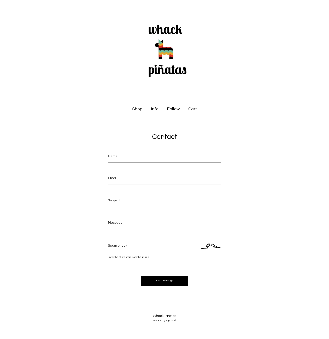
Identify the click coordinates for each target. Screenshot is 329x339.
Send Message (164, 280)
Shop (137, 109)
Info (155, 109)
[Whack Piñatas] (164, 51)
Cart (193, 108)
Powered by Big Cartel (164, 320)
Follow (173, 109)
